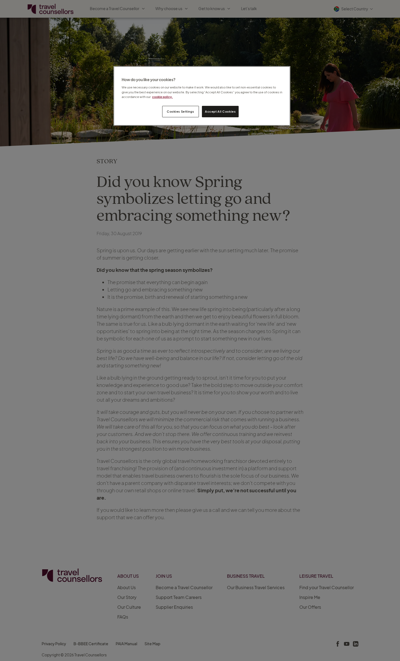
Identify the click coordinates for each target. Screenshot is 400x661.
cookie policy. (162, 97)
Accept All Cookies (220, 111)
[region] (201, 96)
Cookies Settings (180, 111)
